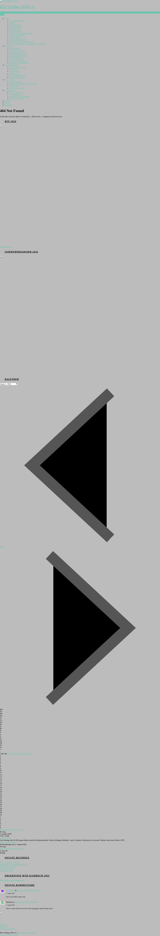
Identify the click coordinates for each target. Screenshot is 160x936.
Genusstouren (10, 90)
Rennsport (8, 46)
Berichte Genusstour (16, 99)
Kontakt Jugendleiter (17, 78)
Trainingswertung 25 (17, 52)
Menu (2, 15)
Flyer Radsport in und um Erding (21, 42)
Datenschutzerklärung (8, 929)
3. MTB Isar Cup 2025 (17, 67)
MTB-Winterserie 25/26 (18, 57)
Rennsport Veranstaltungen (19, 63)
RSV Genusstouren (16, 92)
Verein (7, 19)
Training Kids (14, 71)
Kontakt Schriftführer (17, 35)
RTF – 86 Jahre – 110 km (9, 862)
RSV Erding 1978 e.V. (17, 7)
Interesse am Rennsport (18, 61)
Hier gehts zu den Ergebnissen (12, 880)
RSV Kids (13, 69)
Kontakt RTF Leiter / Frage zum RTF (23, 84)
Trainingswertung (6, 869)
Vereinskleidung (15, 27)
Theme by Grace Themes (9, 935)
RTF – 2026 (9, 80)
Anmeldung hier (6, 247)
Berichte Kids (14, 73)
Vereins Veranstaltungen (18, 40)
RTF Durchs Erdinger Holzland (20, 754)
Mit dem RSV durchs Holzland (28, 890)
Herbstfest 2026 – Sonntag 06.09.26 (13, 864)
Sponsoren (9, 105)
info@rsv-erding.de (7, 12)
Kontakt (3, 925)
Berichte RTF (14, 86)
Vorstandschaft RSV (16, 21)
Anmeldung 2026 (15, 82)
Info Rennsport (14, 48)
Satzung (12, 23)
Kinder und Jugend (12, 65)
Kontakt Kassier (15, 38)
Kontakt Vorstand (15, 31)
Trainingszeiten (15, 29)
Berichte (8, 101)
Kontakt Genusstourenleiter (19, 97)
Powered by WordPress (26, 933)
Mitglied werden (15, 25)
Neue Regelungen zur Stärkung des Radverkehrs (27, 44)
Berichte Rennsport (16, 59)
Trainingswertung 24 (17, 50)
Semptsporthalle (6, 838)
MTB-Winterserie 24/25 (18, 54)
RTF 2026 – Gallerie (17, 88)
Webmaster (10, 890)
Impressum (4, 927)
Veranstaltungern (15, 94)
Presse (7, 103)
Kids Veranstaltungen (17, 76)
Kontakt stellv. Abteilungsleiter (20, 33)
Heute (2, 547)
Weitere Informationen (8, 842)
